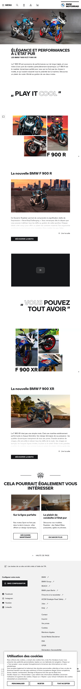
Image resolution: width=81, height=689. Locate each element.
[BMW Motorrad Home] (70, 5)
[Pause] (78, 156)
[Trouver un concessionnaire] (24, 4)
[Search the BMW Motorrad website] (17, 4)
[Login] (30, 4)
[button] (7, 5)
